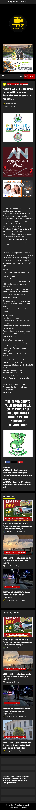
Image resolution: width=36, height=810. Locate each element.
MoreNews (13, 808)
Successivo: (17, 483)
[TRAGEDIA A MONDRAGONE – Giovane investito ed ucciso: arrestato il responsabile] (18, 579)
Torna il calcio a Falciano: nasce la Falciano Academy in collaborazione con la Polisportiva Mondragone (17, 526)
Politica (23, 737)
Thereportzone (11, 104)
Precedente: (17, 471)
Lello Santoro (9, 531)
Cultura (16, 84)
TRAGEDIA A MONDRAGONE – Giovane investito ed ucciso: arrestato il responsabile (16, 594)
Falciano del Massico (18, 518)
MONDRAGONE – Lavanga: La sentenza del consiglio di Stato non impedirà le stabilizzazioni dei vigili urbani (17, 745)
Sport (27, 518)
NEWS (32, 76)
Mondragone (24, 84)
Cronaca (10, 84)
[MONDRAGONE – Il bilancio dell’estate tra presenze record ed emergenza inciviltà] (18, 545)
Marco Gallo (9, 566)
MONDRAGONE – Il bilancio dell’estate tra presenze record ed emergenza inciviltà (17, 560)
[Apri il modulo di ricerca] (21, 76)
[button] (3, 76)
